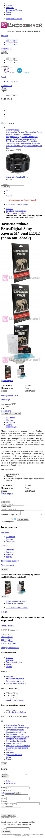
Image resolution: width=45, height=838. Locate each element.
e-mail (3, 788)
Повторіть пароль (8, 804)
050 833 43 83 (6, 639)
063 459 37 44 (6, 641)
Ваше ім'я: (5, 502)
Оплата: (4, 545)
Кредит (9, 12)
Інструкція (5, 400)
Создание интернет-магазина (11, 834)
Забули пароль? (7, 793)
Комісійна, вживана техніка (18, 745)
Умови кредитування (10, 561)
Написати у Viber (8, 643)
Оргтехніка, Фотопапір (16, 741)
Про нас (9, 5)
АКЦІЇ (9, 196)
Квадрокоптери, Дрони (16, 137)
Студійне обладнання (22, 134)
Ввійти (18, 793)
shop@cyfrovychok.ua (10, 648)
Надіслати (6, 831)
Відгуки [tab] (9, 420)
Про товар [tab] (10, 418)
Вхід (8, 781)
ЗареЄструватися (8, 815)
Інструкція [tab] (10, 422)
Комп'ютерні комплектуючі (24, 139)
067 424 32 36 (6, 637)
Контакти (10, 8)
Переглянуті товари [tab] (14, 603)
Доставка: (5, 532)
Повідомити (6, 411)
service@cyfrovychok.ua (16, 712)
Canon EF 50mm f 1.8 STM (17, 177)
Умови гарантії (7, 565)
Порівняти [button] (6, 413)
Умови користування (15, 679)
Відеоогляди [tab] (11, 427)
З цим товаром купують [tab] (16, 601)
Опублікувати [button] (23, 519)
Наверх (4, 612)
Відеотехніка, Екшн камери (18, 727)
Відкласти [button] (16, 413)
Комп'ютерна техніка (15, 734)
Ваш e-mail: (6, 507)
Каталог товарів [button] (13, 130)
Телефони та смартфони (16, 141)
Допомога (10, 676)
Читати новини (7, 626)
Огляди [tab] (9, 424)
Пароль (4, 790)
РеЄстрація (11, 783)
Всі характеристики (9, 395)
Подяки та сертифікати (16, 683)
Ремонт (9, 14)
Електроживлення (24, 143)
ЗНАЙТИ (5, 187)
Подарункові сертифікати (31, 146)
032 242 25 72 (6, 634)
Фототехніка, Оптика (15, 132)
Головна (9, 209)
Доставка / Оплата (14, 10)
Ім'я (2, 796)
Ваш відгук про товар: (10, 514)
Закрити (5, 597)
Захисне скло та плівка (17, 204)
